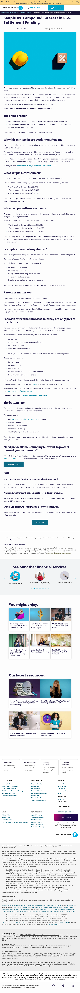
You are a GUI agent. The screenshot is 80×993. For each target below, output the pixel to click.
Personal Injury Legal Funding (40, 582)
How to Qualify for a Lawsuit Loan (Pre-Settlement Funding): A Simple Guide (18, 653)
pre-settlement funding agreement (22, 391)
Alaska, (16, 906)
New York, (19, 909)
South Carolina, (16, 911)
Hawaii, (55, 906)
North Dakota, (44, 909)
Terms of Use (6, 817)
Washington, (57, 911)
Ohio (50, 909)
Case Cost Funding (37, 824)
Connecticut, (30, 906)
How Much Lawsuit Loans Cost (34, 395)
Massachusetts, (29, 908)
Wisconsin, (65, 911)
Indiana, (69, 906)
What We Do (62, 786)
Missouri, (52, 908)
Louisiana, (16, 908)
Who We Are (62, 788)
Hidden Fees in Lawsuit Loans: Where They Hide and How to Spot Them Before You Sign (24, 703)
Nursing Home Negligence (39, 793)
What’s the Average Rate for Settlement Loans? (37, 166)
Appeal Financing (36, 815)
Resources (9, 13)
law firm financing (54, 924)
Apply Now (66, 817)
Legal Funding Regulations (10, 786)
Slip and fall (35, 795)
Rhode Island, (6, 911)
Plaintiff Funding (36, 820)
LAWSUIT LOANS (7, 781)
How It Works (62, 784)
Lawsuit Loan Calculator (9, 795)
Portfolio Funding (36, 822)
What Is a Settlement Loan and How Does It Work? (60, 626)
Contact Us (61, 799)
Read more (13, 540)
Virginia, (50, 911)
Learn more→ (59, 4)
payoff (34, 384)
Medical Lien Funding (37, 827)
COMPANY (61, 781)
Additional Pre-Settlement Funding (12, 791)
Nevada (12, 909)
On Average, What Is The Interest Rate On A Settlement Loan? (18, 626)
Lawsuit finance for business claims (13, 923)
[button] (5, 578)
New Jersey (26, 909)
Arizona (4, 906)
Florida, (44, 906)
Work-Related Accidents (38, 800)
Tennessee (34, 911)
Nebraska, (66, 908)
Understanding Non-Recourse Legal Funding (40, 651)
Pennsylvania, (70, 909)
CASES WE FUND (36, 781)
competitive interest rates (14, 458)
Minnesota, (59, 908)
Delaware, (37, 906)
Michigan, (38, 908)
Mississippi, (45, 908)
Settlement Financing (37, 817)
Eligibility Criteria (7, 820)
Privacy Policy (6, 815)
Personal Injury (35, 786)
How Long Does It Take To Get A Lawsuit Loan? (53, 734)
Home (3, 13)
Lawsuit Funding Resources (23, 13)
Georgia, (49, 906)
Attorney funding (63, 923)
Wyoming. (72, 911)
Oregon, (63, 909)
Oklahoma (56, 909)
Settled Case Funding (65, 582)
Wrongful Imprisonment (38, 784)
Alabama (10, 906)
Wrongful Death (36, 798)
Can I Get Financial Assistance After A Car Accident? (60, 652)
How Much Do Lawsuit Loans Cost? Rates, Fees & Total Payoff (39, 626)
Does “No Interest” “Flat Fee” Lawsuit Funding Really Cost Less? (55, 702)
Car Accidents (35, 788)
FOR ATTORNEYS (36, 812)
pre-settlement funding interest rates (26, 419)
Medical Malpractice (37, 791)
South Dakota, (26, 911)
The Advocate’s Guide (8, 793)
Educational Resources (64, 791)
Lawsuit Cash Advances (9, 784)
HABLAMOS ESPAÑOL (64, 806)
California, (22, 906)
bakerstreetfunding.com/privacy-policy (59, 554)
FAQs (59, 793)
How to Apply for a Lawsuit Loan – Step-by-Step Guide (23, 734)
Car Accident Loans (15, 583)
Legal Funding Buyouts (9, 788)
